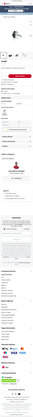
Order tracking (5, 280)
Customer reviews (6, 318)
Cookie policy (5, 337)
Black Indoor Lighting (8, 158)
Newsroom (10, 320)
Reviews (4, 146)
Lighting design (10, 315)
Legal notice (5, 339)
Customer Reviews (8, 373)
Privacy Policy (10, 399)
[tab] (16, 283)
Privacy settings (7, 397)
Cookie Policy (17, 399)
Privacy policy (5, 334)
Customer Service (8, 271)
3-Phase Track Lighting (9, 17)
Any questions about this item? (18, 129)
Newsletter (4, 307)
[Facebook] (13, 394)
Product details (7, 137)
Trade (3, 315)
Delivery (3, 285)
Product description (8, 141)
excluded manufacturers (24, 262)
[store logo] (8, 4)
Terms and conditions (7, 331)
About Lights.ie (7, 301)
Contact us (4, 283)
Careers (3, 320)
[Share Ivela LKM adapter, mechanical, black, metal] (31, 24)
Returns (3, 288)
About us (4, 304)
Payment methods (7, 290)
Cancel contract (6, 275)
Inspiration (4, 323)
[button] (3, 55)
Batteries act (24, 399)
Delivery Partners (8, 363)
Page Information (8, 328)
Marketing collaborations (8, 310)
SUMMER (16, 10)
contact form (6, 257)
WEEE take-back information (16, 401)
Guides (11, 323)
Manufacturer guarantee (8, 296)
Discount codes (6, 312)
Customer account (7, 293)
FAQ (2, 277)
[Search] (28, 4)
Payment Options (8, 344)
